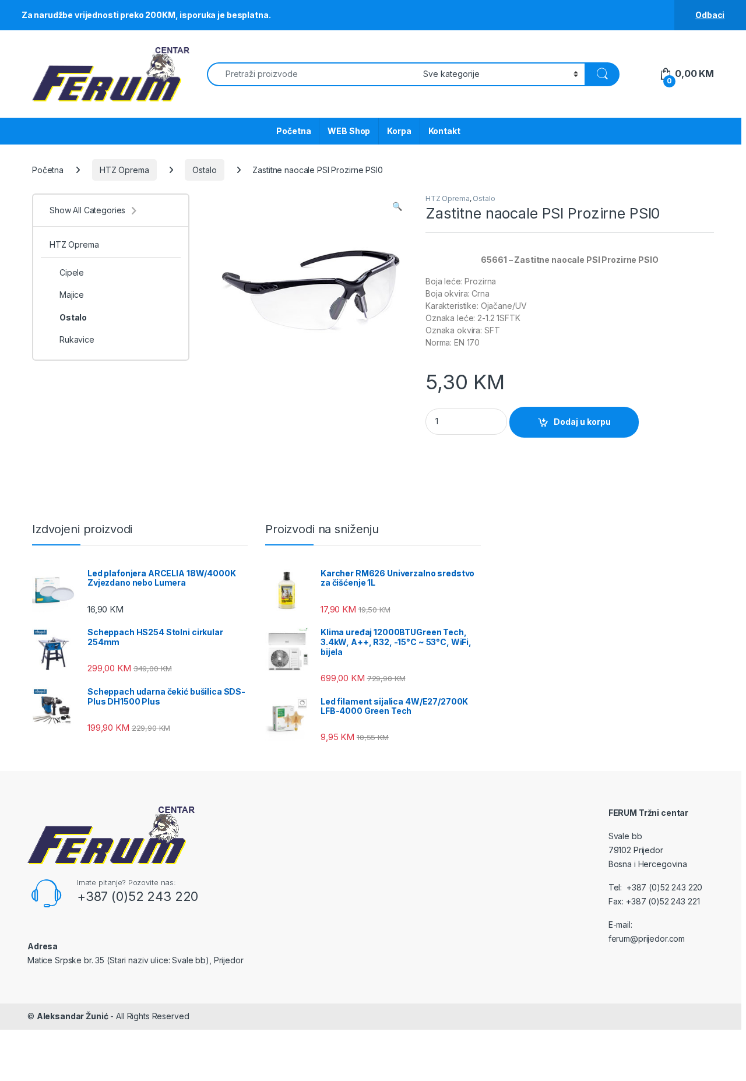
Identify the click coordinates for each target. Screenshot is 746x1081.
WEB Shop (349, 131)
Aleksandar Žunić (72, 1016)
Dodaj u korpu (582, 422)
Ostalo (204, 170)
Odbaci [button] (709, 15)
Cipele (71, 272)
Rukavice (76, 339)
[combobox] (312, 74)
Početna (293, 131)
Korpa (399, 131)
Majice (71, 295)
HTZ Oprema (124, 170)
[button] (397, 206)
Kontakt (444, 131)
